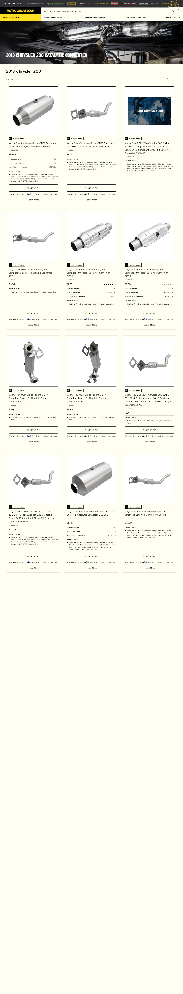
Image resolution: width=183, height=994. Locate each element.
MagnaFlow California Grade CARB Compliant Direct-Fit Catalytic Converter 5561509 (91, 145)
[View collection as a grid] (172, 78)
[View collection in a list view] (175, 78)
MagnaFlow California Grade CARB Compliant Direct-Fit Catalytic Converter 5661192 (149, 513)
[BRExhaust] (85, 3)
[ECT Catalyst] (55, 3)
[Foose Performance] (155, 3)
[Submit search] (44, 10)
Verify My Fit (33, 188)
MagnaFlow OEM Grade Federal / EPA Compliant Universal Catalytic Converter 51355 (146, 272)
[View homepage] (20, 10)
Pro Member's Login (12, 3)
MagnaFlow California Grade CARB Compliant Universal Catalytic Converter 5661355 (91, 513)
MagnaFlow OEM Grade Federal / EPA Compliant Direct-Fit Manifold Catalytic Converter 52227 (88, 398)
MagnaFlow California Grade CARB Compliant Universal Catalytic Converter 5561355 (33, 145)
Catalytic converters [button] (95, 18)
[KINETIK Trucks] (143, 3)
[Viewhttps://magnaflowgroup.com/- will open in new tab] (35, 3)
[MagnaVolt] (168, 3)
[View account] (172, 10)
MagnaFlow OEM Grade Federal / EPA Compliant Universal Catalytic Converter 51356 (88, 272)
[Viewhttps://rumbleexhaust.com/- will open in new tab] (114, 3)
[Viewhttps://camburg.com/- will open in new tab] (128, 3)
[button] (179, 10)
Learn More (43, 200)
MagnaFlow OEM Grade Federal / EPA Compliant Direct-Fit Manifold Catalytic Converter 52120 (30, 398)
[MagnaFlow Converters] (72, 3)
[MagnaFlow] (100, 3)
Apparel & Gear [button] (173, 18)
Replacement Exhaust (135, 18)
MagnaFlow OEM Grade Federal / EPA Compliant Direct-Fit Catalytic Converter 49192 (30, 272)
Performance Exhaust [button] (54, 18)
